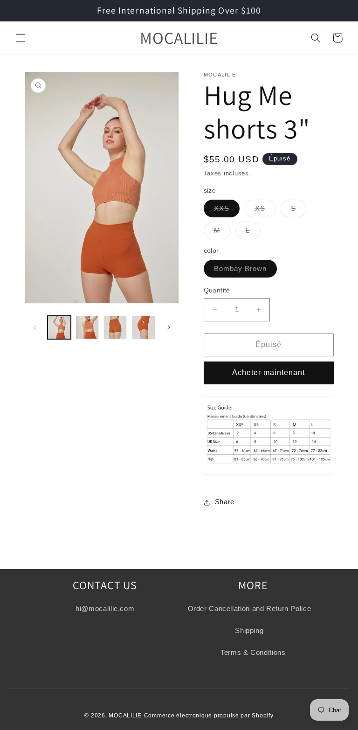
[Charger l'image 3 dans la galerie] (115, 327)
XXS (227, 210)
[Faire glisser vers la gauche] (35, 327)
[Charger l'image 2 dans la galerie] (87, 327)
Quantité (217, 290)
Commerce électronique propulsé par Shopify (209, 715)
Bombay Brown (245, 271)
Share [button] (224, 502)
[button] (20, 38)
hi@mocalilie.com (105, 608)
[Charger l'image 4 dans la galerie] (143, 327)
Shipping (249, 630)
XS (265, 210)
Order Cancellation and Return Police (249, 608)
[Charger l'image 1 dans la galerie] (59, 327)
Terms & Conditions (252, 652)
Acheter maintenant (268, 372)
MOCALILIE (125, 715)
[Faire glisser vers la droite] (168, 327)
